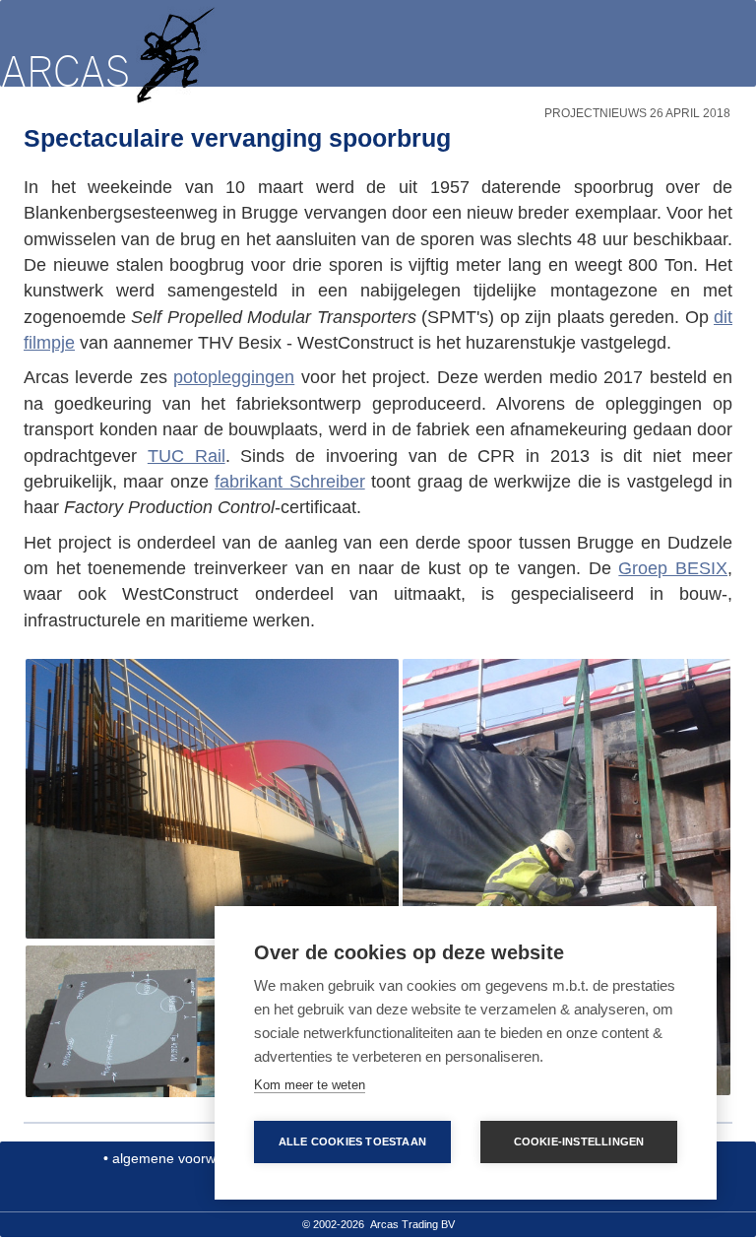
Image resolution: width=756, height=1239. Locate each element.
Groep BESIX (672, 568)
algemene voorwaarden (186, 1158)
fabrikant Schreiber (289, 481)
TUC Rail (186, 456)
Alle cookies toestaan (352, 1141)
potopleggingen (233, 377)
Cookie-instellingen (579, 1141)
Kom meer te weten (309, 1084)
